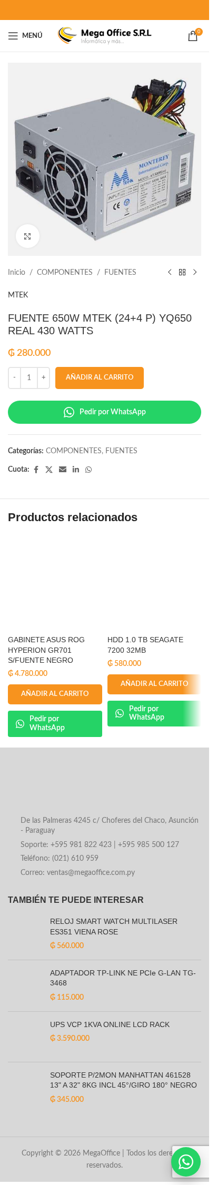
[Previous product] (169, 272)
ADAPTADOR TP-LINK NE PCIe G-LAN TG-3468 (123, 978)
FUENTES (120, 272)
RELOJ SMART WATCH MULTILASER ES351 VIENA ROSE (113, 926)
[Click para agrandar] (28, 236)
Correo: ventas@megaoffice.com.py (78, 873)
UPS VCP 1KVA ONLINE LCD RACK (110, 1024)
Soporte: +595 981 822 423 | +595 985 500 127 (100, 845)
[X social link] (49, 470)
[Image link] (92, 789)
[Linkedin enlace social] (76, 470)
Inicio (16, 272)
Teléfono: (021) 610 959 (59, 858)
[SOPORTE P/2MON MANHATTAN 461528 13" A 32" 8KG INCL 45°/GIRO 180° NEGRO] (25, 1088)
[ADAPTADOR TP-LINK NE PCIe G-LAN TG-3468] (25, 985)
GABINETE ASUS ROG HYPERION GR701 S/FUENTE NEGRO (46, 649)
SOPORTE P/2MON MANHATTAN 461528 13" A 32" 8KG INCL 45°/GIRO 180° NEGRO (123, 1080)
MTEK (18, 295)
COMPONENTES (65, 272)
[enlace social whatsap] (88, 470)
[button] (55, 694)
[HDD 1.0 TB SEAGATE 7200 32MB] (154, 583)
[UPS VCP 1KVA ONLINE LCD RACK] (25, 1037)
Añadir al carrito (99, 377)
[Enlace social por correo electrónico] (63, 470)
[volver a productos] (182, 272)
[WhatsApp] (186, 1162)
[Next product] (195, 272)
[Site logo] (104, 35)
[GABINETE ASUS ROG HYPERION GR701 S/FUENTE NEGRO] (55, 583)
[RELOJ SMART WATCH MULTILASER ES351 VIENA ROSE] (25, 934)
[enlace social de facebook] (35, 470)
